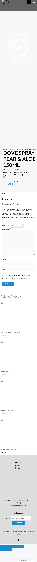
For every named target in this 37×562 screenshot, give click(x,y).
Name (4, 259)
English (23, 560)
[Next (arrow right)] (9, 549)
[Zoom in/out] (21, 546)
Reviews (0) (5, 193)
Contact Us (18, 468)
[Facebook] (34, 2)
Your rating (6, 225)
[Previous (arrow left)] (3, 549)
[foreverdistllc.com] (9, 2)
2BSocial (18, 534)
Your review (6, 229)
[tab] (18, 193)
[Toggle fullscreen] (15, 546)
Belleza (10, 149)
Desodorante (24, 172)
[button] (15, 132)
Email (4, 269)
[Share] (9, 546)
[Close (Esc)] (3, 546)
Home (5, 149)
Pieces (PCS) (18, 175)
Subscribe (18, 523)
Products (18, 462)
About (17, 465)
